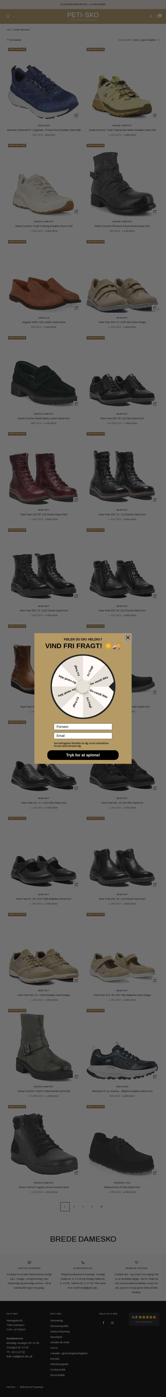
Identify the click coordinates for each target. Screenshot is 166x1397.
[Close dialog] (128, 637)
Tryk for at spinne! (83, 755)
